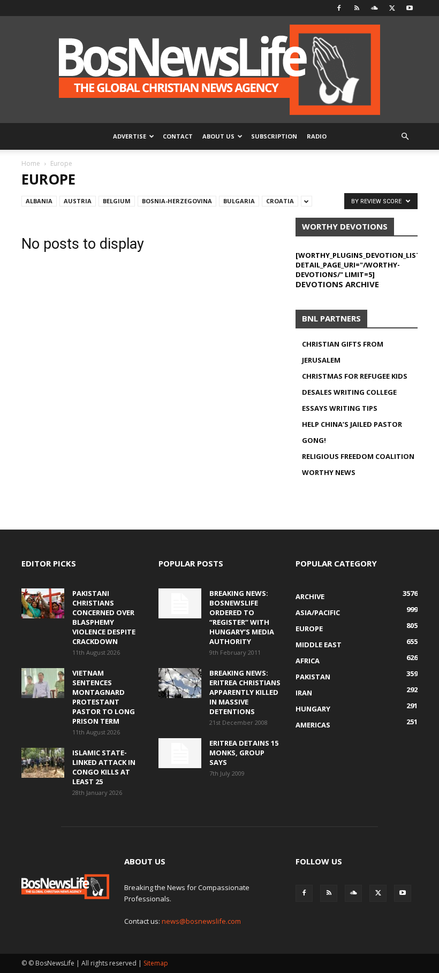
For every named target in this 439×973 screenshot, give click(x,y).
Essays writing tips (339, 408)
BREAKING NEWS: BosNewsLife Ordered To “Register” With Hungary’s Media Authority (241, 617)
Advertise (129, 136)
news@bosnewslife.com (201, 921)
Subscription (274, 136)
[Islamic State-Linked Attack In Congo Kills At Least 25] (42, 763)
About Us (218, 136)
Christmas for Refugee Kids (354, 376)
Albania (39, 201)
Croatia (280, 201)
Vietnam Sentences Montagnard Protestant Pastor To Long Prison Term (103, 697)
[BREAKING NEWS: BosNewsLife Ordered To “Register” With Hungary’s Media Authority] (179, 603)
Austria (78, 201)
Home (30, 163)
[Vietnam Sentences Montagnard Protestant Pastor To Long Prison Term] (42, 683)
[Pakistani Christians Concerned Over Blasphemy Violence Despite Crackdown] (42, 603)
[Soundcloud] (374, 8)
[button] (405, 137)
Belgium (117, 201)
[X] (392, 8)
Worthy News (328, 472)
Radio (317, 136)
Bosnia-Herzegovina (177, 201)
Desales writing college (349, 392)
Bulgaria (239, 201)
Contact (178, 136)
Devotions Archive (337, 284)
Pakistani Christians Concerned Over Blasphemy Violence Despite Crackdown (103, 617)
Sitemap (155, 963)
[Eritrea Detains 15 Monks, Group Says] (179, 753)
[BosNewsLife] (219, 69)
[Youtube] (410, 8)
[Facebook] (339, 8)
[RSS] (357, 8)
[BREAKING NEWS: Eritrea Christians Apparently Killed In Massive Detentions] (179, 683)
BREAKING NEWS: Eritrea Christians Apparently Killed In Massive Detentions (245, 692)
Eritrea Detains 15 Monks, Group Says (243, 752)
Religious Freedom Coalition (358, 456)
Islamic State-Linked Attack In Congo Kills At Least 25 (103, 767)
